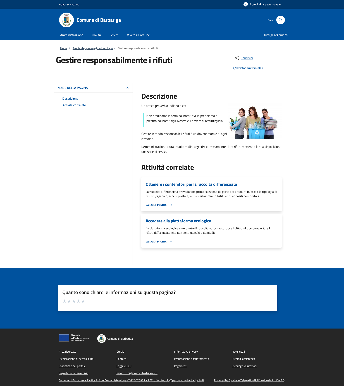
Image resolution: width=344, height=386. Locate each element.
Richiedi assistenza (243, 359)
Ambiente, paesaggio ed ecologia (93, 48)
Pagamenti (180, 366)
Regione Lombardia (69, 4)
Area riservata (67, 351)
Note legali (238, 351)
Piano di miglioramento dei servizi (136, 373)
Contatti (121, 359)
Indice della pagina (72, 87)
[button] (262, 4)
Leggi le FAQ (124, 366)
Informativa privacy (186, 351)
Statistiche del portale (72, 366)
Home (63, 48)
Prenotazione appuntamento (191, 359)
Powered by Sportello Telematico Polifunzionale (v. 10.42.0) (249, 380)
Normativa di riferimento (248, 67)
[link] (160, 205)
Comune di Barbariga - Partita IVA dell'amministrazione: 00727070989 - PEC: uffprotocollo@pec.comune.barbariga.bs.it (131, 380)
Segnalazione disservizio (73, 373)
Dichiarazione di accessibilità (76, 359)
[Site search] (280, 20)
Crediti (120, 351)
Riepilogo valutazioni (244, 366)
